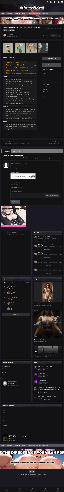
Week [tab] (5, 282)
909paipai (11, 383)
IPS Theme (20, 474)
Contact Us (33, 474)
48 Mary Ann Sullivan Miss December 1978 (49, 261)
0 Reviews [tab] (7, 151)
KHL (12, 308)
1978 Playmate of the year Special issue (48, 245)
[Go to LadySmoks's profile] (35, 237)
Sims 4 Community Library (45, 366)
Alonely (41, 391)
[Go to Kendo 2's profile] (8, 303)
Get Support (51, 65)
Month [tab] (12, 282)
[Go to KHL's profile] (8, 308)
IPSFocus (27, 474)
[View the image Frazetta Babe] (48, 292)
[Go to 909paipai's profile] (5, 383)
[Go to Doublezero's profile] (8, 298)
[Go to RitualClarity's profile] (8, 287)
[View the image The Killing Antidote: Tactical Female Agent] (48, 349)
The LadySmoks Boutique (53, 238)
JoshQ (11, 34)
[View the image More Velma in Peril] (48, 324)
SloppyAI (44, 474)
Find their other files (12, 36)
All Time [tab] (28, 282)
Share (46, 35)
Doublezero (14, 297)
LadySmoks (42, 238)
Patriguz (41, 246)
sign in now (39, 158)
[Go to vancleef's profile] (8, 292)
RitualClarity (14, 286)
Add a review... (17, 191)
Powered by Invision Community (32, 476)
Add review (15, 201)
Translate (21, 234)
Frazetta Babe (37, 304)
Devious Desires (42, 380)
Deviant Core (41, 373)
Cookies (39, 474)
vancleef (13, 292)
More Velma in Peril (39, 339)
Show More (16, 314)
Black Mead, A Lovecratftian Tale (47, 396)
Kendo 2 (13, 303)
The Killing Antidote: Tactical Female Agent (45, 355)
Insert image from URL (52, 195)
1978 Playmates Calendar (45, 253)
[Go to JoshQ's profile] (4, 35)
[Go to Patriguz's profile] (35, 245)
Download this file (51, 58)
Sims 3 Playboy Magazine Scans (53, 246)
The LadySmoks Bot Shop (45, 236)
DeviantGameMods (44, 368)
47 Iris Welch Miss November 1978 (47, 269)
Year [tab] (20, 282)
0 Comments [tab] (16, 151)
